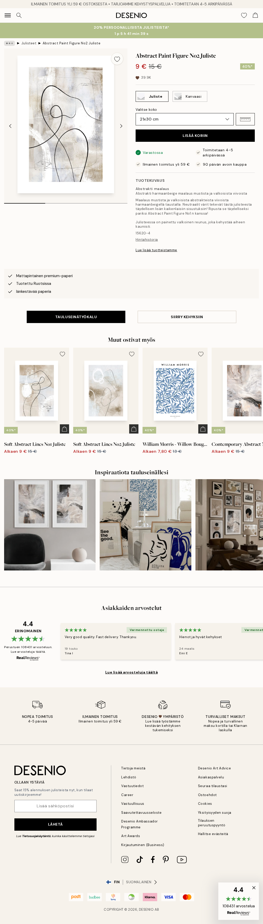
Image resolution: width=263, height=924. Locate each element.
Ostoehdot (207, 795)
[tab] (24, 201)
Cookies (205, 803)
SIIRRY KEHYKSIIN (187, 317)
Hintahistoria (147, 239)
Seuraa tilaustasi (212, 786)
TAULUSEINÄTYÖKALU (76, 317)
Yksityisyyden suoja (214, 812)
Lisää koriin (195, 135)
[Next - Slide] (121, 126)
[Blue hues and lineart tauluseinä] (145, 524)
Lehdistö (128, 777)
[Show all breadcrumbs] (9, 43)
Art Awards (130, 836)
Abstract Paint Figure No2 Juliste (71, 43)
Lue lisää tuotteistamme (156, 250)
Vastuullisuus (132, 803)
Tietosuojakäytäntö (36, 836)
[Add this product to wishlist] (117, 59)
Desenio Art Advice (214, 768)
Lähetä (55, 824)
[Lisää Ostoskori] (64, 429)
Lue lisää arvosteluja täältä (131, 672)
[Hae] (19, 15)
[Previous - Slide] (10, 126)
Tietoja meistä (133, 768)
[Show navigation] (7, 15)
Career (127, 795)
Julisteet (28, 43)
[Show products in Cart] (255, 15)
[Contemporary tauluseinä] (50, 524)
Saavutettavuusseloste (141, 812)
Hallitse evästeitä (213, 834)
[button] (245, 119)
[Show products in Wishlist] (244, 15)
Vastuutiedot (132, 786)
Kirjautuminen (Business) (142, 845)
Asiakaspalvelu (211, 777)
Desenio (146, 909)
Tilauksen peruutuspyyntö (211, 822)
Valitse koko (146, 109)
